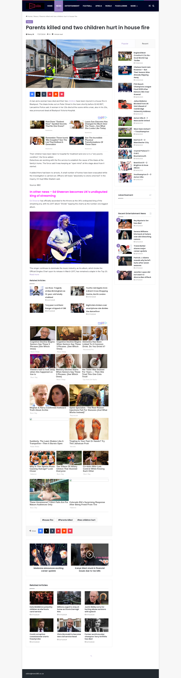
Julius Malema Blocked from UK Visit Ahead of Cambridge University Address (142, 106)
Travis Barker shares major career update (140, 248)
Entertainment (72, 6)
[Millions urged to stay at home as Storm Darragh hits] (69, 598)
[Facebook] (32, 94)
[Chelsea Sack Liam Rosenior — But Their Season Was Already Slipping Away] (125, 70)
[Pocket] (61, 94)
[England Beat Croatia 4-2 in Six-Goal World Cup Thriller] (125, 56)
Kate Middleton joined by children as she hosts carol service (41, 609)
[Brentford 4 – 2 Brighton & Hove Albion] (125, 166)
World (108, 6)
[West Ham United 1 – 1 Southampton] (125, 132)
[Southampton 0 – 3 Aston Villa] (125, 177)
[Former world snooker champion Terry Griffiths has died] (96, 625)
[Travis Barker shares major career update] (125, 249)
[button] (69, 238)
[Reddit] (55, 94)
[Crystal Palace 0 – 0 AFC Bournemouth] (125, 154)
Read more (34, 274)
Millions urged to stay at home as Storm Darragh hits (68, 609)
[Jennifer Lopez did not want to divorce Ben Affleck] (125, 275)
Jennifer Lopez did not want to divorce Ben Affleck (142, 274)
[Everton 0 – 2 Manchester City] (125, 143)
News (58, 6)
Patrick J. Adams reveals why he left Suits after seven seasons (142, 261)
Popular (125, 43)
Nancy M (31, 34)
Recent (145, 43)
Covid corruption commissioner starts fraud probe (39, 636)
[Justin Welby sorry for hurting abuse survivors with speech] (96, 598)
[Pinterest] (49, 94)
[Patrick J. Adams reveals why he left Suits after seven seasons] (125, 261)
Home (50, 6)
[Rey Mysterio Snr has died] (125, 224)
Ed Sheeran (35, 201)
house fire (48, 520)
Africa (98, 6)
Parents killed (66, 520)
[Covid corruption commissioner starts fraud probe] (41, 625)
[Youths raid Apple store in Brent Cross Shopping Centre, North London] (77, 291)
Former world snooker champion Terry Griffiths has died (96, 636)
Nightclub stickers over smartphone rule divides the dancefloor (97, 308)
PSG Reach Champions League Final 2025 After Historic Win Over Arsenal (142, 89)
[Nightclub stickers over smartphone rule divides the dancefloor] (77, 308)
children (72, 101)
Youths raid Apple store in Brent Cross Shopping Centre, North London (97, 291)
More (133, 6)
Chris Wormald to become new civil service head (69, 635)
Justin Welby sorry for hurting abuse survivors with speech (95, 609)
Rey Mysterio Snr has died (141, 221)
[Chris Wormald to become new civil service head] (69, 625)
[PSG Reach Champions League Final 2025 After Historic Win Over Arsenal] (125, 87)
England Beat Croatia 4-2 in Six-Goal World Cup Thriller (142, 57)
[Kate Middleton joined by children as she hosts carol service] (41, 598)
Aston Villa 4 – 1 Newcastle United (142, 119)
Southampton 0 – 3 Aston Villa (142, 175)
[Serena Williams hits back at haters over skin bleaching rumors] (125, 234)
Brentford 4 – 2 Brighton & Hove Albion (141, 165)
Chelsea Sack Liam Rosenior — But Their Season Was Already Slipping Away (142, 72)
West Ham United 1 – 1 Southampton (142, 130)
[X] (38, 94)
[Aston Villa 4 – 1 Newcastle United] (125, 121)
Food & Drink (121, 6)
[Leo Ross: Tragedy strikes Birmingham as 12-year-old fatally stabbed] (36, 291)
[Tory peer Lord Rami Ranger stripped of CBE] (36, 308)
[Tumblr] (43, 94)
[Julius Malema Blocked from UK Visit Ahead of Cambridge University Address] (125, 104)
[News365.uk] (35, 6)
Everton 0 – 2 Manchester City (141, 141)
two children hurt (87, 520)
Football (87, 6)
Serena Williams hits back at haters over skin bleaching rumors (142, 235)
